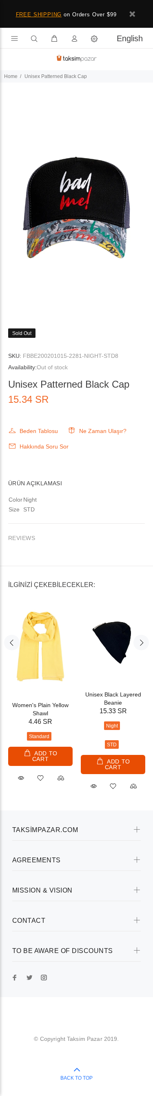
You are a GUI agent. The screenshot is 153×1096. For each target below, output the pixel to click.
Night (112, 726)
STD (112, 745)
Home (11, 76)
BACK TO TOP (76, 1078)
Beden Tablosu (39, 431)
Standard (39, 736)
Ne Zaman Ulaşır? (102, 431)
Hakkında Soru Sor (44, 446)
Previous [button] (12, 642)
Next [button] (141, 642)
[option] (76, 198)
